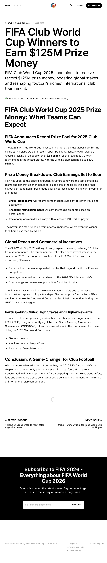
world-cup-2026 (23, 23)
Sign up (73, 543)
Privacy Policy (75, 550)
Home (7, 5)
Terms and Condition (75, 547)
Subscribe (95, 5)
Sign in (80, 5)
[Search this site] (71, 5)
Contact (18, 5)
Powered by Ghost (98, 543)
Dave (10, 23)
